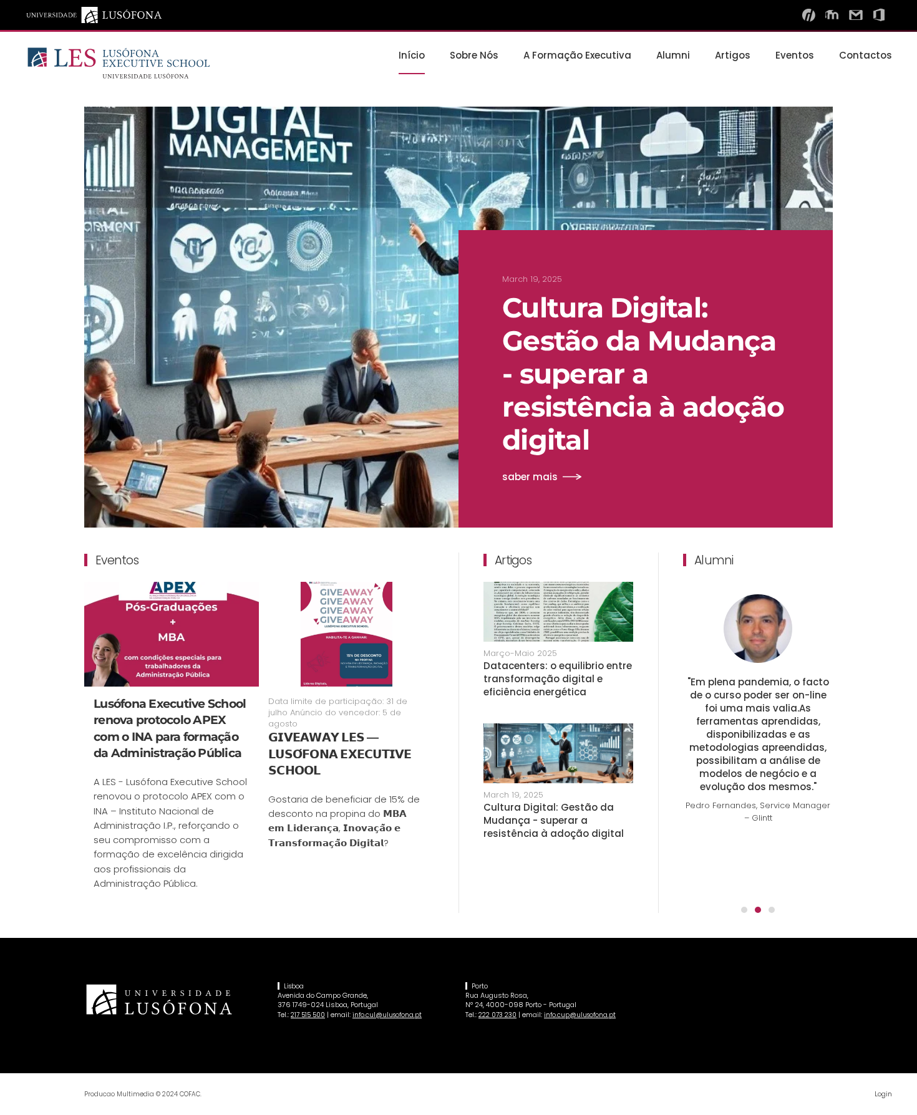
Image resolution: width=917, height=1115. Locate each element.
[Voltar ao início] (118, 63)
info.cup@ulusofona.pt (580, 1015)
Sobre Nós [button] (474, 55)
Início (412, 55)
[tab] (744, 910)
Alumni (673, 55)
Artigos (732, 55)
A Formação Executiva (577, 55)
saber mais (530, 476)
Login (883, 1094)
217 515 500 (308, 1015)
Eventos (794, 55)
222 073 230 (497, 1015)
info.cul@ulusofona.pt (387, 1015)
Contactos (865, 55)
